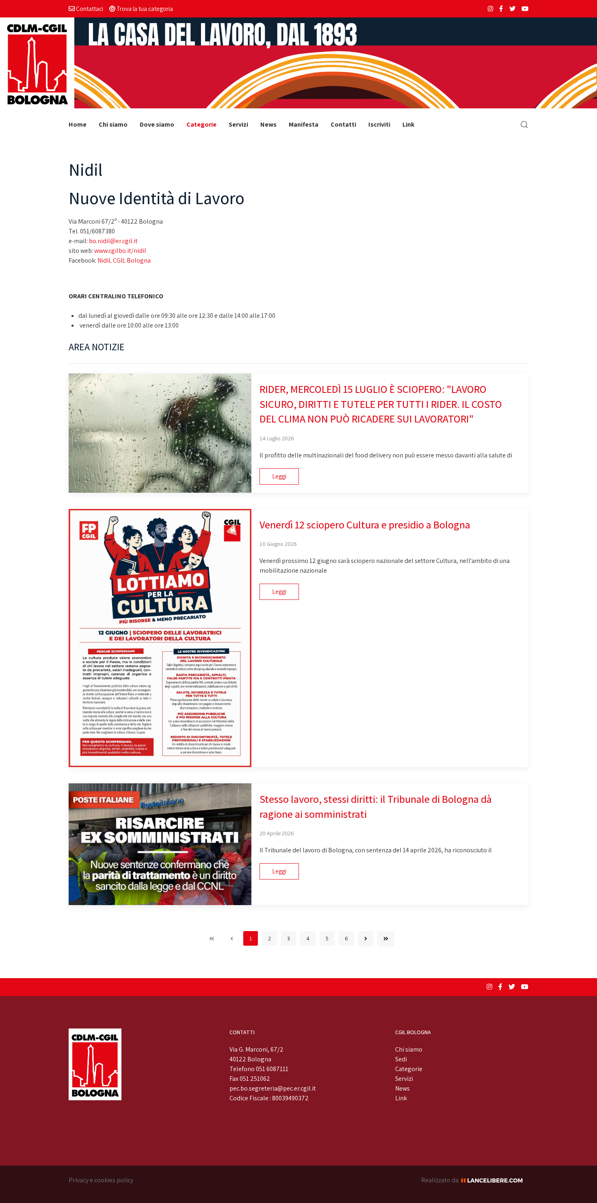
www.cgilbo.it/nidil (120, 250)
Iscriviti (379, 124)
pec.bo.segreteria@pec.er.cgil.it (272, 1088)
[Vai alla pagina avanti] (365, 938)
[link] (113, 241)
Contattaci (89, 8)
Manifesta (303, 124)
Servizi (238, 124)
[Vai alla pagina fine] (385, 938)
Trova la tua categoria (144, 8)
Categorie (201, 124)
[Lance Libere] (494, 1180)
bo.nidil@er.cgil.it (113, 241)
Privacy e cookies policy (101, 1180)
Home (78, 124)
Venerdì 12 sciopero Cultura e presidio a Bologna (365, 524)
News (268, 124)
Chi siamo (113, 124)
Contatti (343, 124)
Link (408, 124)
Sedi (401, 1059)
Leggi (279, 476)
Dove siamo (157, 124)
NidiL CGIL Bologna (124, 260)
